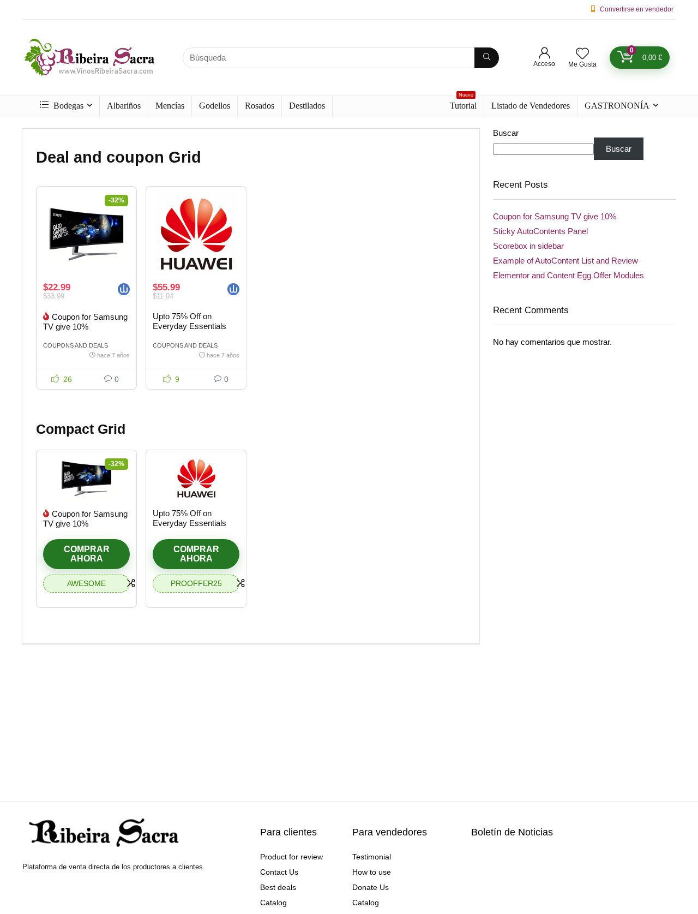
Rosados (259, 105)
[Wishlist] (582, 54)
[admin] (124, 290)
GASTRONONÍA (617, 105)
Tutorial (463, 103)
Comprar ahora (87, 554)
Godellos (214, 105)
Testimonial (371, 856)
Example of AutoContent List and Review (565, 260)
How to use (371, 872)
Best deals (278, 887)
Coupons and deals (75, 345)
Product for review (291, 856)
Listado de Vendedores (530, 105)
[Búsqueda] (486, 57)
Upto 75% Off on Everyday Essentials (189, 321)
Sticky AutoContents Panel (540, 231)
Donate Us (370, 887)
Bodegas (67, 105)
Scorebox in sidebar (528, 245)
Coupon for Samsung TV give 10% (85, 321)
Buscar (506, 133)
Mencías (169, 105)
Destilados (307, 105)
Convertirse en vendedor (636, 9)
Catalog (273, 902)
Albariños (124, 105)
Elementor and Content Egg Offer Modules (568, 275)
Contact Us (279, 872)
